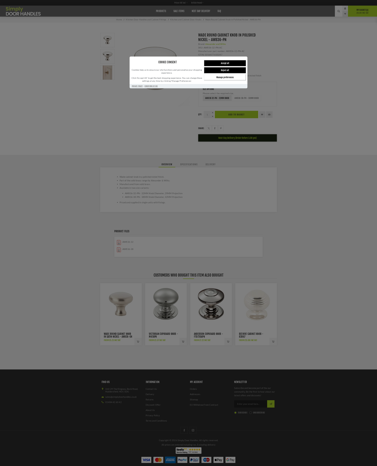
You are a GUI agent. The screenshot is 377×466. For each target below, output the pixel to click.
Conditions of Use (151, 86)
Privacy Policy (137, 86)
